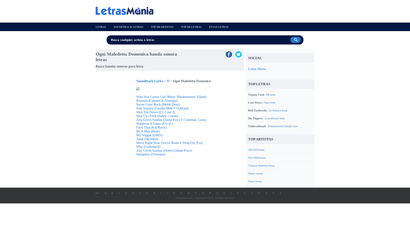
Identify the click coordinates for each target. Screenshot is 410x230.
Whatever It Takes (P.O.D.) (154, 123)
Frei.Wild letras (257, 157)
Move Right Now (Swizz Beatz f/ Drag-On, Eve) (169, 143)
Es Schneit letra (278, 110)
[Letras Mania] (127, 10)
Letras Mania (257, 69)
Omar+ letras (255, 173)
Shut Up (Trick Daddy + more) (157, 116)
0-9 (97, 193)
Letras (101, 27)
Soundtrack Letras (128, 27)
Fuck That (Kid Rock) (151, 127)
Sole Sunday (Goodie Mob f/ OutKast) (162, 108)
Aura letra (269, 102)
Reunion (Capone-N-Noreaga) (156, 100)
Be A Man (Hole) (148, 131)
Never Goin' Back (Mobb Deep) (158, 104)
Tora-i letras (255, 181)
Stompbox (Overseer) (150, 154)
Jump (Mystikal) (147, 139)
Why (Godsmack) (148, 146)
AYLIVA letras (256, 149)
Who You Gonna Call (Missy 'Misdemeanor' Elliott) (171, 97)
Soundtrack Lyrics (149, 81)
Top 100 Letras (191, 27)
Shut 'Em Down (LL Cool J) (155, 112)
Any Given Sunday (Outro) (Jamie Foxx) (164, 150)
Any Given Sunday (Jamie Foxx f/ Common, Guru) (171, 120)
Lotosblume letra (275, 118)
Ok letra (270, 94)
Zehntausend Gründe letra (283, 126)
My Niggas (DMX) (149, 135)
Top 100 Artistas (162, 27)
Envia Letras (218, 27)
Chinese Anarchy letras (261, 165)
